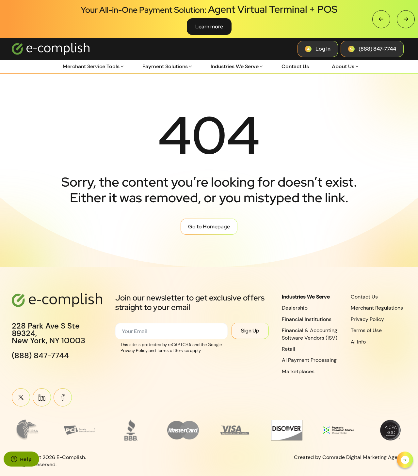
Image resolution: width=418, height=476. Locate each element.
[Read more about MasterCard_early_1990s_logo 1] (183, 430)
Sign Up (250, 330)
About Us (343, 66)
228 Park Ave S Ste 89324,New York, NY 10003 (48, 333)
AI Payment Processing (309, 360)
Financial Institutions (306, 319)
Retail (288, 348)
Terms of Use (366, 330)
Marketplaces (298, 371)
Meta (63, 397)
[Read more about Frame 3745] (27, 430)
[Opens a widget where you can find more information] (21, 460)
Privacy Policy (367, 319)
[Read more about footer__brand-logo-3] (131, 430)
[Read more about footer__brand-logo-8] (390, 430)
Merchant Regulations (377, 307)
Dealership (295, 307)
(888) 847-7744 (40, 355)
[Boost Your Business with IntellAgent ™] (405, 460)
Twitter (21, 397)
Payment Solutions (165, 66)
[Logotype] (50, 49)
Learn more (209, 26)
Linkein (42, 397)
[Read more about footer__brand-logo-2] (79, 430)
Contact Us (295, 66)
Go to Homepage (209, 226)
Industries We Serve (235, 66)
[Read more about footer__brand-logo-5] (235, 430)
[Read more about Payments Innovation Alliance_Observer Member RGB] (339, 430)
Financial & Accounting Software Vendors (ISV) (309, 334)
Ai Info (358, 341)
